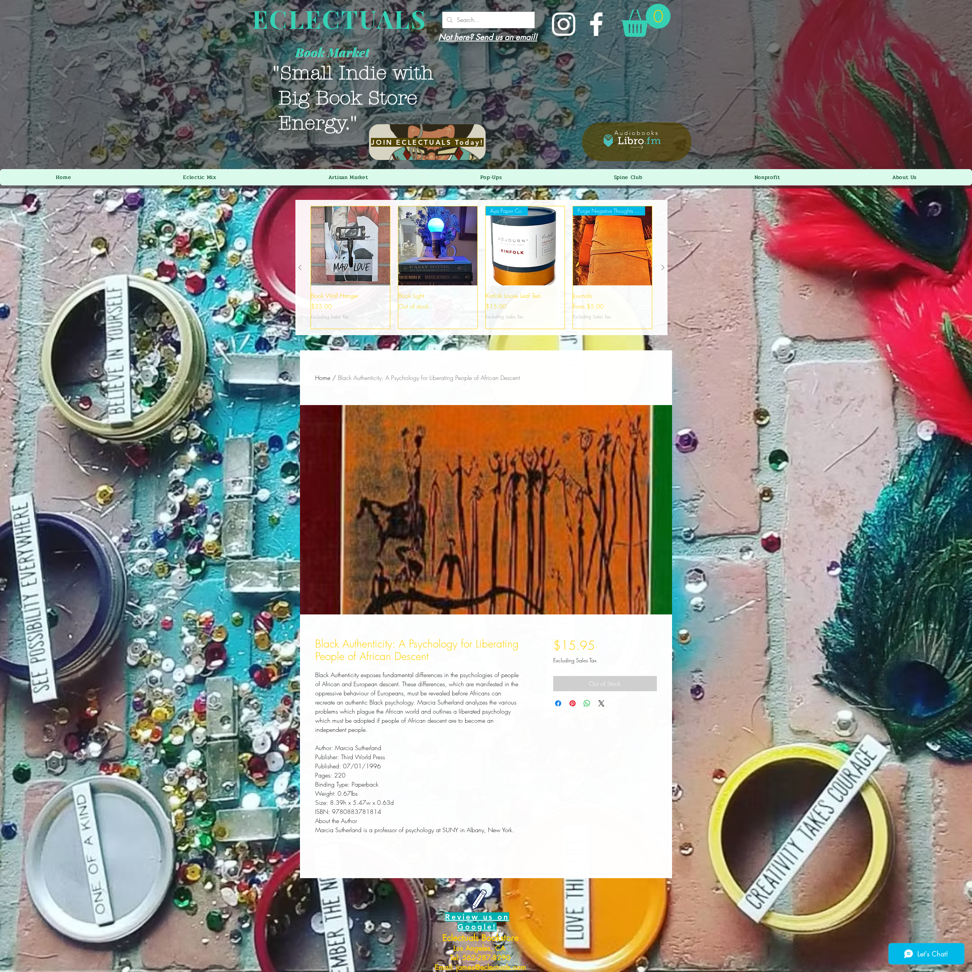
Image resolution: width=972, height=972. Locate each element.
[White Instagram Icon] (563, 24)
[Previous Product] (300, 267)
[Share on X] (601, 703)
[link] (646, 20)
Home (322, 378)
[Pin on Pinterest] (572, 703)
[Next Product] (662, 267)
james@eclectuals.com (491, 967)
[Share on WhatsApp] (587, 703)
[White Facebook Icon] (596, 24)
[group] (481, 267)
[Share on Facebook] (558, 703)
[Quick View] (350, 245)
